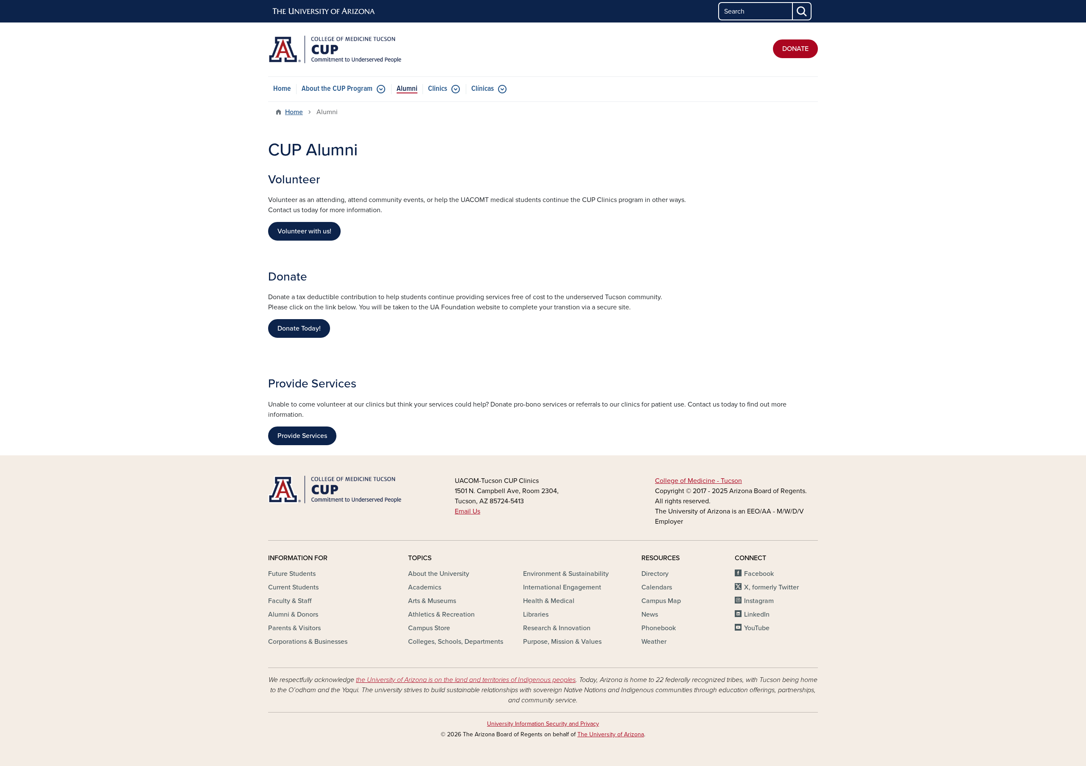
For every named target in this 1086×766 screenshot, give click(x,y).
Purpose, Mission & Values (562, 641)
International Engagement (562, 587)
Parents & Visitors (294, 628)
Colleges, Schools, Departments (455, 641)
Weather (653, 641)
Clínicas (482, 89)
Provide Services (302, 436)
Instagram (759, 601)
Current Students (293, 587)
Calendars (656, 587)
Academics (424, 587)
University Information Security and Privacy (543, 723)
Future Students (292, 574)
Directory (655, 574)
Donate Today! (299, 328)
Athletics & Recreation (441, 614)
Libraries (536, 614)
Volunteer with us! (304, 231)
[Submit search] (802, 11)
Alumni (407, 89)
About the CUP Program (337, 89)
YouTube (757, 628)
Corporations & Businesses (307, 641)
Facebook (759, 574)
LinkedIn (757, 614)
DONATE (795, 49)
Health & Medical (548, 601)
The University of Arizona (610, 734)
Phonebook (658, 628)
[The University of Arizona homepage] (324, 11)
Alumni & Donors (293, 614)
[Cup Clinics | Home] (356, 49)
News (649, 614)
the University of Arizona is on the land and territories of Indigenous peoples (466, 680)
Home (282, 89)
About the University (438, 574)
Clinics (437, 89)
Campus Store (429, 628)
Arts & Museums (432, 601)
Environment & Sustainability (566, 574)
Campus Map (661, 601)
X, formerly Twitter (771, 587)
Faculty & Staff (289, 601)
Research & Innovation (557, 628)
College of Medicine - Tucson (698, 481)
